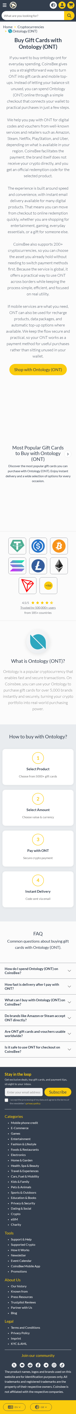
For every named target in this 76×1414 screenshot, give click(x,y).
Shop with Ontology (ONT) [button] (38, 369)
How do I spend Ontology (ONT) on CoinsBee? (31, 971)
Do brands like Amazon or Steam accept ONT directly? (35, 1018)
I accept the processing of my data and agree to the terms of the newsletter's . (39, 1101)
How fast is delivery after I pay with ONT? (32, 986)
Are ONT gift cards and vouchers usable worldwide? (35, 1033)
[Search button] (69, 15)
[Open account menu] (62, 5)
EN (16, 1407)
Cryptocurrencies (31, 27)
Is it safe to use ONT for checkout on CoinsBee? (32, 1049)
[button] (5, 5)
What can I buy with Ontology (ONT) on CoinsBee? (35, 1002)
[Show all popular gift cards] (67, 454)
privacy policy (33, 1103)
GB (42, 1407)
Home (7, 27)
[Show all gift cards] (67, 454)
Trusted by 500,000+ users (38, 607)
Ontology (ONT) (24, 31)
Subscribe (58, 1092)
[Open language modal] (53, 5)
